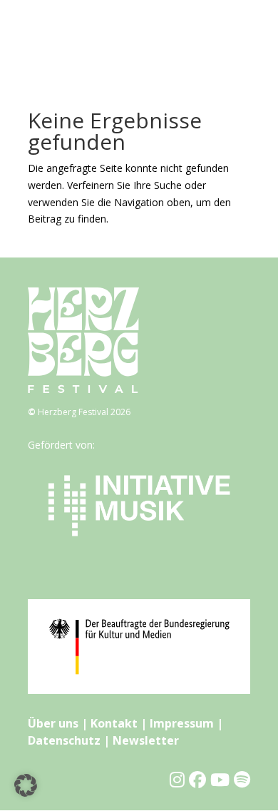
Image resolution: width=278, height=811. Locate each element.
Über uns (53, 723)
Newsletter (146, 740)
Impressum (182, 723)
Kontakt (114, 723)
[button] (25, 785)
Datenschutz (64, 740)
